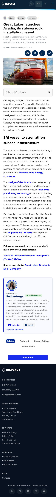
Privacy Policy (9, 416)
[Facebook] (28, 491)
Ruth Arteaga (11, 47)
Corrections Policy (11, 443)
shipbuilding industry (20, 232)
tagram (43, 255)
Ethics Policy (8, 436)
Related (10, 341)
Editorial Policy (9, 432)
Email (30, 325)
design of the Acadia (20, 182)
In (37, 255)
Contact (6, 478)
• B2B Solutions (9, 465)
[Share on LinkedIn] (42, 53)
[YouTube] (44, 491)
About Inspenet (9, 408)
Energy (21, 18)
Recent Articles (41, 341)
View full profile (13, 329)
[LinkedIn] (12, 491)
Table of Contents (16, 92)
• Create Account (10, 457)
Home (4, 18)
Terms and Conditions (12, 412)
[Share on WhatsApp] (50, 53)
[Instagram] (36, 491)
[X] (20, 491)
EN (38, 4)
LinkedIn (19, 255)
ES (45, 4)
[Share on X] (35, 53)
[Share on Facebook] (28, 53)
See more (28, 357)
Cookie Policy (8, 419)
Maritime (32, 18)
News (11, 18)
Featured (24, 341)
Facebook (29, 255)
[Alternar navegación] (52, 4)
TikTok (17, 259)
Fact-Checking (9, 440)
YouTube (8, 255)
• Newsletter (8, 461)
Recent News (28, 346)
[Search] (31, 3)
